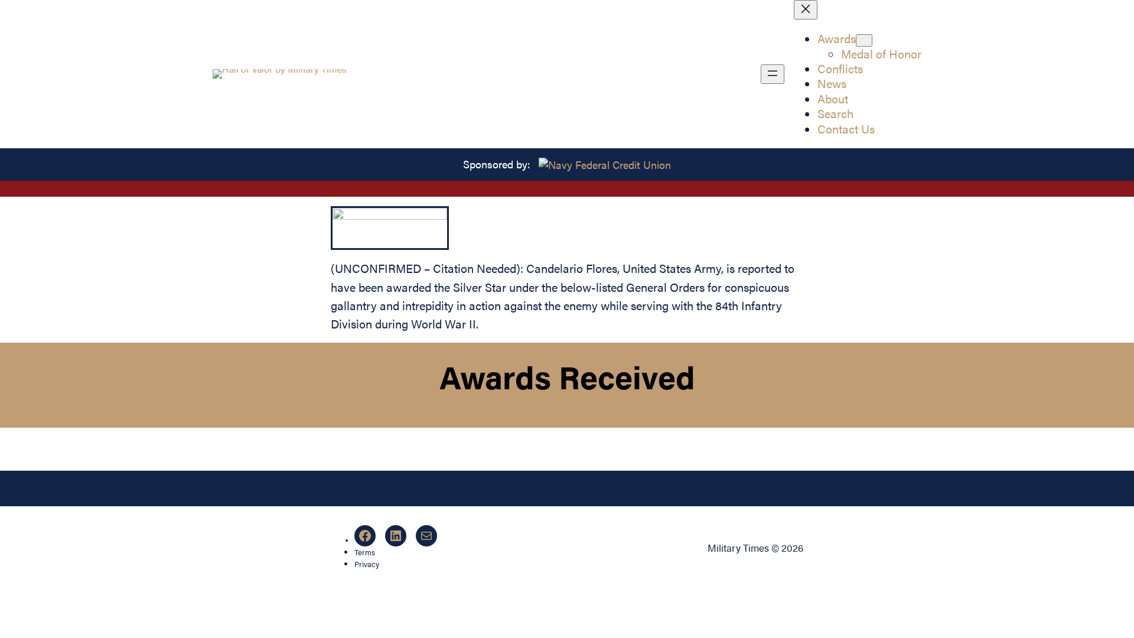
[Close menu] (805, 9)
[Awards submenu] (864, 40)
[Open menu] (772, 74)
